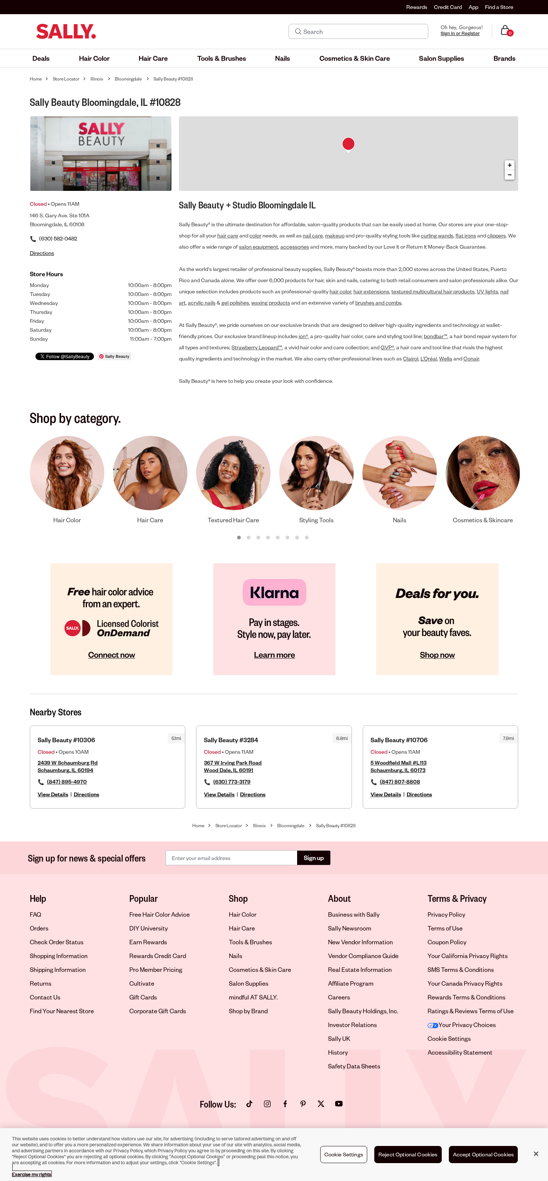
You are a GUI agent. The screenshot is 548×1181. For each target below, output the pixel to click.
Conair (471, 358)
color (255, 235)
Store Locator (66, 79)
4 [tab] (268, 538)
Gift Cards (143, 997)
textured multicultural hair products (433, 291)
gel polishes (235, 302)
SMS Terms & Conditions (461, 969)
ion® (303, 336)
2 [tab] (249, 538)
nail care (313, 235)
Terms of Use (445, 928)
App (473, 6)
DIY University (148, 928)
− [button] (510, 175)
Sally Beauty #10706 (399, 740)
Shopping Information (59, 956)
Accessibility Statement (460, 1052)
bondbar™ (435, 336)
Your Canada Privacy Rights (465, 983)
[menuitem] (41, 58)
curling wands (437, 235)
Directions (86, 794)
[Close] (536, 1154)
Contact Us (45, 997)
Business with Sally (353, 914)
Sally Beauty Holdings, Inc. (363, 1011)
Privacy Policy (446, 914)
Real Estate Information (360, 969)
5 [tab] (278, 538)
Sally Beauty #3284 (231, 740)
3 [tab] (258, 538)
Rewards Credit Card (157, 956)
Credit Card (448, 6)
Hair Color (242, 914)
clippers (496, 235)
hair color (340, 291)
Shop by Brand (248, 1011)
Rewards (416, 6)
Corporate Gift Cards (157, 1011)
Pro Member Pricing (155, 969)
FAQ (35, 914)
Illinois (97, 79)
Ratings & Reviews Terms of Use (471, 1011)
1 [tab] (239, 538)
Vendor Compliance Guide (363, 956)
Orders (39, 928)
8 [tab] (307, 538)
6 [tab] (288, 538)
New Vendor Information (360, 942)
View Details (53, 794)
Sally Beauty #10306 (66, 740)
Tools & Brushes (250, 942)
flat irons (466, 235)
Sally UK (339, 1038)
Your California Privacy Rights (468, 956)
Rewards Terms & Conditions (467, 997)
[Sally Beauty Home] (66, 31)
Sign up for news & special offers (87, 857)
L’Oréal (429, 358)
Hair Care (242, 928)
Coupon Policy (447, 942)
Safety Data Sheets (354, 1066)
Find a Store (499, 6)
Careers (339, 997)
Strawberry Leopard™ (257, 347)
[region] (274, 1154)
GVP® (387, 347)
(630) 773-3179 (232, 781)
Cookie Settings (449, 1038)
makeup (334, 235)
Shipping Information (58, 969)
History (338, 1052)
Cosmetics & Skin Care (260, 969)
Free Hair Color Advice (159, 914)
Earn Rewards (148, 942)
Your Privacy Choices (467, 1025)
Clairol (410, 358)
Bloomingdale (128, 79)
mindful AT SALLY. (253, 997)
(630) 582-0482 (58, 238)
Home (36, 79)
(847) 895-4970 (67, 781)
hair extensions (371, 291)
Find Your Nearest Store (62, 1011)
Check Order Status (57, 942)
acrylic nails (201, 302)
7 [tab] (297, 538)
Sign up (314, 858)
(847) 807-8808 (400, 781)
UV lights (487, 291)
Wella (445, 358)
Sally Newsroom (349, 928)
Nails (235, 956)
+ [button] (510, 165)
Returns (40, 983)
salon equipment (258, 246)
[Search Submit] (298, 31)
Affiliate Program (351, 983)
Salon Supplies (248, 983)
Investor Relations (352, 1025)
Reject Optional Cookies (408, 1154)
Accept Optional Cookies (483, 1154)
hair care (227, 235)
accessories (294, 246)
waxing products (270, 302)
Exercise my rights (31, 1174)
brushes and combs (378, 302)
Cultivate (141, 983)
